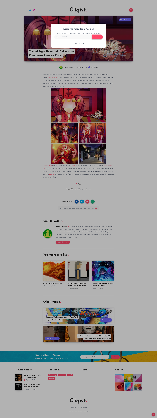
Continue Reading (78, 44)
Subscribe (97, 37)
